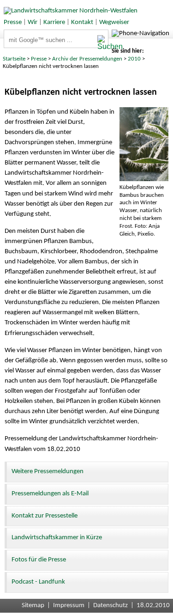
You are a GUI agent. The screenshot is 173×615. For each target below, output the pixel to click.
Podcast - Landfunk (38, 581)
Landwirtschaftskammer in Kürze (57, 537)
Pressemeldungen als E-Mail (50, 493)
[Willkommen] (68, 10)
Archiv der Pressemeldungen (87, 59)
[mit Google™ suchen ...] (102, 43)
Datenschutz (110, 605)
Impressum (68, 605)
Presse (13, 22)
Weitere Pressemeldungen (48, 471)
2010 (134, 59)
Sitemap (33, 605)
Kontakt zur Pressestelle (45, 515)
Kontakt (82, 22)
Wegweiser (114, 22)
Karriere (54, 22)
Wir (32, 22)
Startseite (14, 59)
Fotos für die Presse (39, 559)
